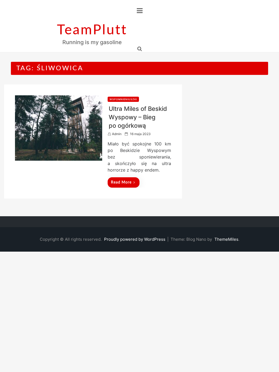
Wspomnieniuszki (123, 99)
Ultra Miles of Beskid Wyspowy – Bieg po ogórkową (138, 117)
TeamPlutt (92, 30)
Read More (121, 182)
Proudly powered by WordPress (135, 239)
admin (117, 134)
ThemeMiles (226, 239)
